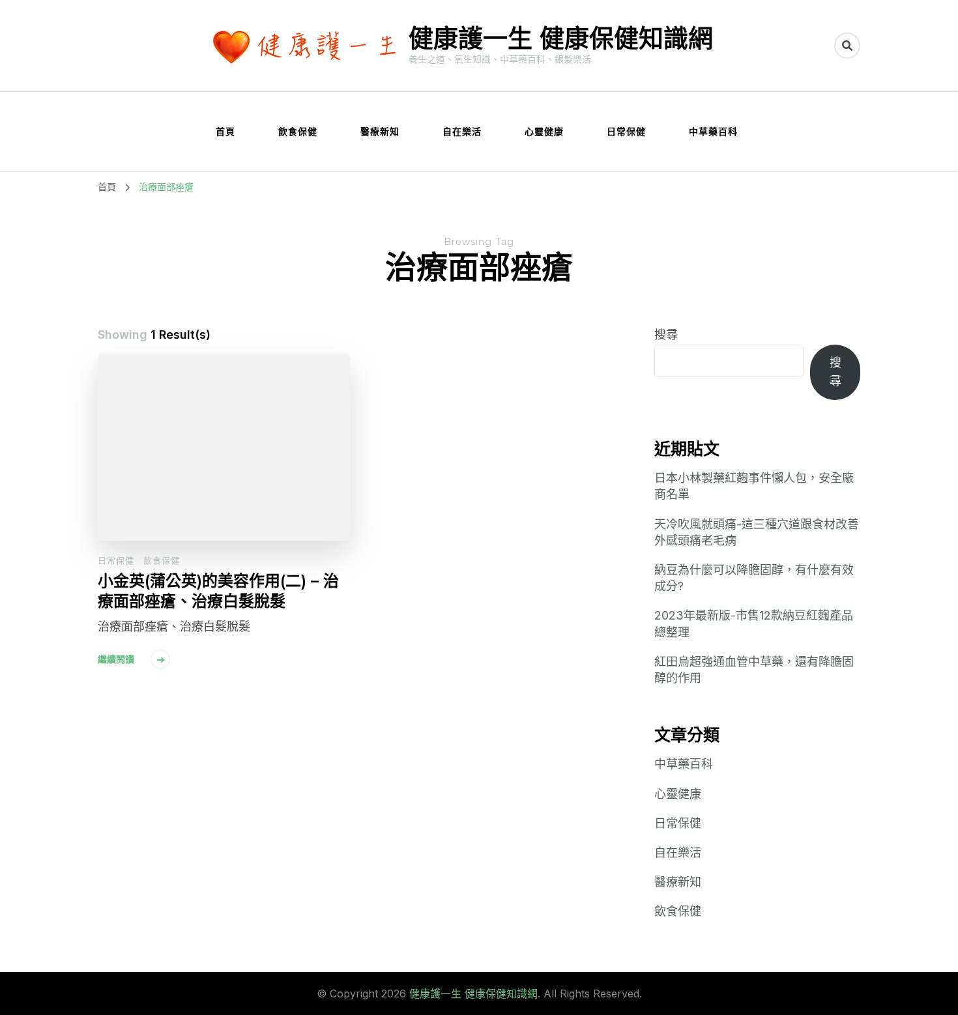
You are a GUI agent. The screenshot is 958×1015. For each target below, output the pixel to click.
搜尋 (666, 334)
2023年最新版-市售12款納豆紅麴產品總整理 (753, 623)
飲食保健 (297, 131)
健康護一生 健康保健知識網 (561, 38)
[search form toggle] (847, 46)
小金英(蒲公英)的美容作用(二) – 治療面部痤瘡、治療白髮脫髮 (218, 590)
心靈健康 (544, 131)
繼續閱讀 (116, 659)
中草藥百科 (713, 131)
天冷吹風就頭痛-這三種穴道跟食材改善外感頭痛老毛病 (756, 532)
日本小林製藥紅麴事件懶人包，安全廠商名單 (754, 486)
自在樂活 (462, 131)
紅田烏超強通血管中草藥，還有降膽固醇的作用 (754, 670)
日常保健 (626, 131)
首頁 (225, 131)
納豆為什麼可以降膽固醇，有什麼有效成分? (754, 578)
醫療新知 (379, 131)
